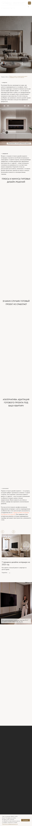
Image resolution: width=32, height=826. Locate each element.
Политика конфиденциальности (9, 780)
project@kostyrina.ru (7, 652)
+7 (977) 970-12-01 (5, 6)
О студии (3, 747)
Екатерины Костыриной (18, 3)
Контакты (3, 756)
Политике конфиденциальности (10, 824)
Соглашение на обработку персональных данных (17, 716)
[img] (16, 811)
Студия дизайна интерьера (19, 2)
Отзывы (3, 754)
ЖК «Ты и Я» (19, 621)
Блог (2, 752)
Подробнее (4, 572)
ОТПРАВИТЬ (16, 721)
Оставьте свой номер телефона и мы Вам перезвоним (12, 766)
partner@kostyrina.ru (7, 658)
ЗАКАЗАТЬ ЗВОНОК (16, 776)
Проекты (3, 749)
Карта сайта (4, 785)
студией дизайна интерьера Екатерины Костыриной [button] (15, 513)
